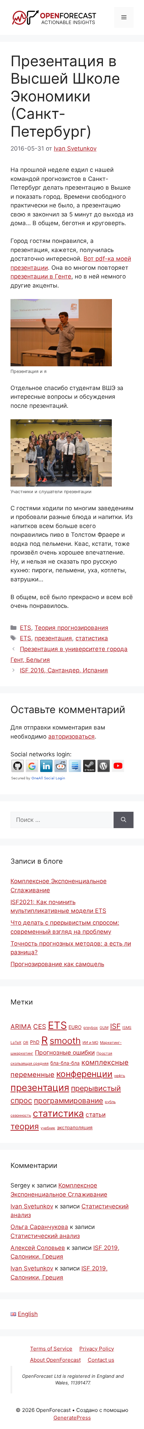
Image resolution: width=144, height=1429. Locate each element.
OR (25, 1042)
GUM (104, 1027)
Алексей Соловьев (37, 1247)
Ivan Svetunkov (31, 1206)
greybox (90, 1027)
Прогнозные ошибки (65, 1052)
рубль (110, 1102)
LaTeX (15, 1042)
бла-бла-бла (65, 1063)
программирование (68, 1100)
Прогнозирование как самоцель (57, 964)
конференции (84, 1074)
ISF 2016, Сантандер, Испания (64, 670)
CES (39, 1026)
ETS (25, 627)
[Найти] (124, 820)
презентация (53, 638)
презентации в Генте (40, 276)
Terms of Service (51, 1348)
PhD (34, 1042)
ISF (115, 1026)
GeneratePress (72, 1417)
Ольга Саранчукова (39, 1226)
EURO (75, 1027)
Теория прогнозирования (71, 627)
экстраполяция (75, 1127)
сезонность (20, 1115)
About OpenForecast (55, 1360)
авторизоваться (71, 736)
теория (24, 1126)
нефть (119, 1075)
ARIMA (20, 1026)
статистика (91, 638)
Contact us (101, 1360)
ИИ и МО (90, 1042)
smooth (65, 1040)
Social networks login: (41, 754)
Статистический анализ (45, 1235)
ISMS (126, 1027)
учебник (48, 1128)
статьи (96, 1114)
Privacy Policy (96, 1348)
